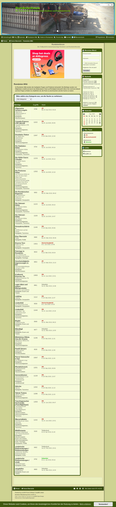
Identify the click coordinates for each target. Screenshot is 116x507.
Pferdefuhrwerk (21, 367)
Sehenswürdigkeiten (21, 130)
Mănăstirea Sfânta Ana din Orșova (22, 338)
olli (42, 108)
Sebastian (45, 284)
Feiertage (25, 258)
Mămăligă (19, 329)
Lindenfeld (19, 303)
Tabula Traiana (21, 393)
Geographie (18, 154)
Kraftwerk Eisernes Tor (20, 275)
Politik (24, 240)
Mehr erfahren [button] (85, 504)
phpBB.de (33, 494)
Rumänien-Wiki (21, 84)
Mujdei (17, 321)
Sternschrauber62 (47, 243)
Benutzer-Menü (90, 50)
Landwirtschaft (19, 383)
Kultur (17, 442)
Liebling (18, 296)
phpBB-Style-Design (38, 496)
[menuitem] (14, 37)
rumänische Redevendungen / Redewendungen (22, 448)
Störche (18, 386)
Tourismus (18, 131)
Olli (43, 121)
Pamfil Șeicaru (21, 349)
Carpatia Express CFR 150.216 (22, 122)
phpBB (23, 492)
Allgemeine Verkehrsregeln (21, 109)
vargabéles (19, 469)
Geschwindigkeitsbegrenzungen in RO (22, 263)
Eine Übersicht (21, 236)
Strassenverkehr (20, 118)
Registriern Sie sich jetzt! (90, 67)
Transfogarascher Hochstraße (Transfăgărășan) (22, 403)
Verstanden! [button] (103, 504)
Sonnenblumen (21, 375)
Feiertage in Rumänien (19, 252)
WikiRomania (20, 430)
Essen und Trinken (21, 438)
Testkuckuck (45, 430)
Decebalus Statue (22, 135)
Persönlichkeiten (20, 353)
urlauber (85, 105)
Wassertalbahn (21, 419)
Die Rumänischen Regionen (22, 193)
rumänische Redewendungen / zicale (22, 460)
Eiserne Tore (20, 243)
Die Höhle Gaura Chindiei (21, 158)
